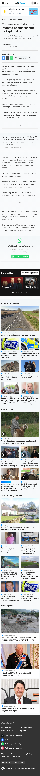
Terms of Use (15, 754)
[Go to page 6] (21, 292)
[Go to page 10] (28, 292)
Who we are (5, 754)
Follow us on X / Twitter (13, 736)
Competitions (26, 727)
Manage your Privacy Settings (13, 762)
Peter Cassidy (7, 44)
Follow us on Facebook (13, 740)
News (4, 19)
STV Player (6, 727)
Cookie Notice (15, 756)
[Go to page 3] (16, 292)
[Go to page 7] (23, 292)
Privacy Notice (27, 754)
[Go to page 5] (19, 292)
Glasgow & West (15, 19)
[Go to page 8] (24, 292)
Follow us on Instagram (13, 748)
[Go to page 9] (26, 292)
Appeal (23, 730)
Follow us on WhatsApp (13, 744)
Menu (7, 3)
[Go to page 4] (18, 292)
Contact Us (5, 756)
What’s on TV (7, 730)
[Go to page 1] (12, 292)
